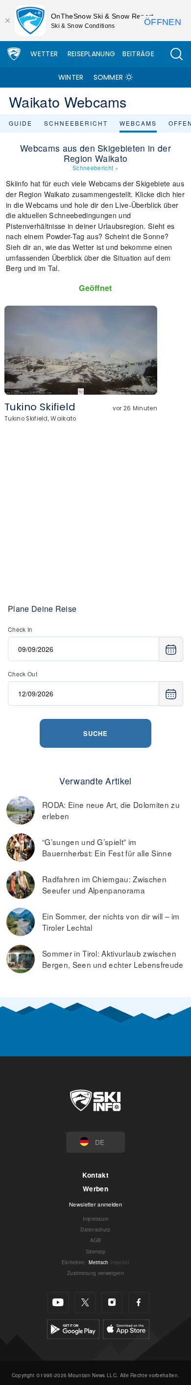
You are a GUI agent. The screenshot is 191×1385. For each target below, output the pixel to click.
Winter (71, 77)
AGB (95, 1240)
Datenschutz (95, 1229)
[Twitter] (85, 1302)
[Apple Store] (126, 1327)
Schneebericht (76, 123)
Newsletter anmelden (95, 1204)
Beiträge (138, 54)
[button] (176, 54)
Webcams (138, 123)
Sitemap (95, 1251)
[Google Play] (73, 1327)
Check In (20, 629)
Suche (95, 733)
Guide (20, 123)
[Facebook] (138, 1302)
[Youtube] (58, 1302)
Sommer (108, 77)
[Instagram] (111, 1302)
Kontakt (95, 1175)
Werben (95, 1188)
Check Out (22, 674)
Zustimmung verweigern (95, 1272)
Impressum (96, 1218)
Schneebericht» (95, 167)
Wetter (44, 54)
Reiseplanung (92, 54)
